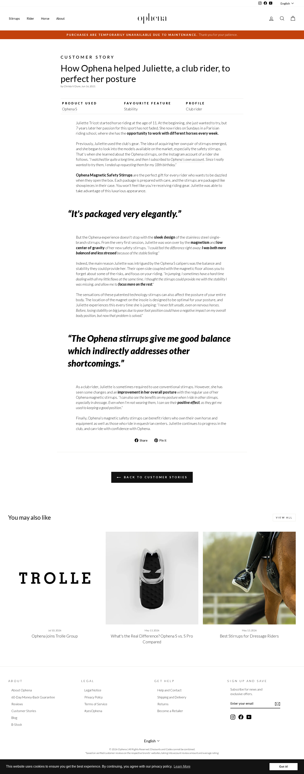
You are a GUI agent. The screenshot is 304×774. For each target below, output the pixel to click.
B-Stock (16, 724)
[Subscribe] (277, 703)
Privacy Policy (93, 697)
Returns (163, 704)
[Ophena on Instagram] (232, 717)
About (60, 18)
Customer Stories (23, 711)
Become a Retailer (170, 711)
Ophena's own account (187, 159)
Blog (14, 718)
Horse (45, 18)
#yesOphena (93, 711)
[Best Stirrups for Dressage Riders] (249, 578)
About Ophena (21, 690)
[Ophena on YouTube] (249, 717)
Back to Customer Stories (154, 477)
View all (284, 517)
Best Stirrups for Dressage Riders (249, 635)
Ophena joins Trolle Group (55, 635)
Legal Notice (92, 690)
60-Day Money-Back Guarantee (33, 697)
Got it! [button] (283, 766)
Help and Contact (169, 690)
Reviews (17, 704)
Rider (30, 18)
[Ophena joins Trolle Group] (54, 578)
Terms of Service (95, 704)
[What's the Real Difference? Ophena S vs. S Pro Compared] (152, 578)
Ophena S (69, 109)
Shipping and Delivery (171, 697)
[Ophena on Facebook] (240, 717)
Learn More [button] (182, 766)
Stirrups (14, 18)
